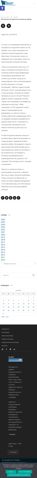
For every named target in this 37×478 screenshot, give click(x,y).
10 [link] (3, 304)
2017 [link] (3, 242)
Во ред (11, 471)
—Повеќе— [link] (12, 434)
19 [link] (13, 307)
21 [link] (23, 307)
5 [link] (13, 300)
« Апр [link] (2, 317)
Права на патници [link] (7, 339)
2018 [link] (3, 240)
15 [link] (28, 304)
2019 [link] (3, 237)
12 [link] (13, 304)
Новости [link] (4, 345)
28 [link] (23, 310)
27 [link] (18, 310)
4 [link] (8, 300)
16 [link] (33, 304)
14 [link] (23, 304)
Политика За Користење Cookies (19, 475)
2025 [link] (3, 222)
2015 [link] (3, 247)
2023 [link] (3, 227)
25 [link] (8, 310)
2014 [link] (3, 250)
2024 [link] (3, 225)
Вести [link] (16, 17)
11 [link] (8, 304)
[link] (2, 8)
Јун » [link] (7, 317)
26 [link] (13, 310)
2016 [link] (3, 245)
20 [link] (18, 307)
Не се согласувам (24, 471)
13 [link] (18, 304)
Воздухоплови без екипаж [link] (10, 342)
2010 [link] (3, 260)
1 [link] (28, 297)
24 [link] (3, 310)
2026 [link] (3, 219)
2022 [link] (3, 230)
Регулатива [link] (5, 332)
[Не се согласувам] (30, 470)
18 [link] (8, 307)
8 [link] (28, 300)
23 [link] (33, 307)
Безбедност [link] (6, 329)
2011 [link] (3, 257)
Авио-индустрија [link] (7, 335)
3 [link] (3, 300)
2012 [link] (3, 255)
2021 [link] (3, 232)
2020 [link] (3, 235)
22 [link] (28, 307)
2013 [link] (3, 252)
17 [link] (3, 307)
